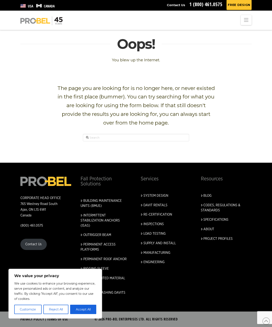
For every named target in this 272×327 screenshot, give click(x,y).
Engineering (154, 262)
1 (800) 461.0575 (205, 4)
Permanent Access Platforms (98, 247)
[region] (55, 294)
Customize (28, 309)
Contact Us (176, 5)
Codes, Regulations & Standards (221, 207)
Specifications (215, 219)
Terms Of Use (57, 319)
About (208, 229)
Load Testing (154, 233)
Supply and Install (159, 243)
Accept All (83, 309)
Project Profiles (218, 238)
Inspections (153, 224)
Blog (207, 195)
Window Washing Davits (104, 292)
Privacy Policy (32, 319)
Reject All (56, 309)
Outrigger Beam (97, 235)
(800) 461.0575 (31, 225)
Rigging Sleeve (96, 268)
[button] (246, 20)
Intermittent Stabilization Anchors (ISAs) (100, 220)
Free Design (239, 5)
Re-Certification (157, 214)
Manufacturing (156, 252)
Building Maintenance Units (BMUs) (101, 203)
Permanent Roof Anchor (105, 259)
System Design (155, 195)
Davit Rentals (155, 205)
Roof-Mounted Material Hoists (103, 280)
